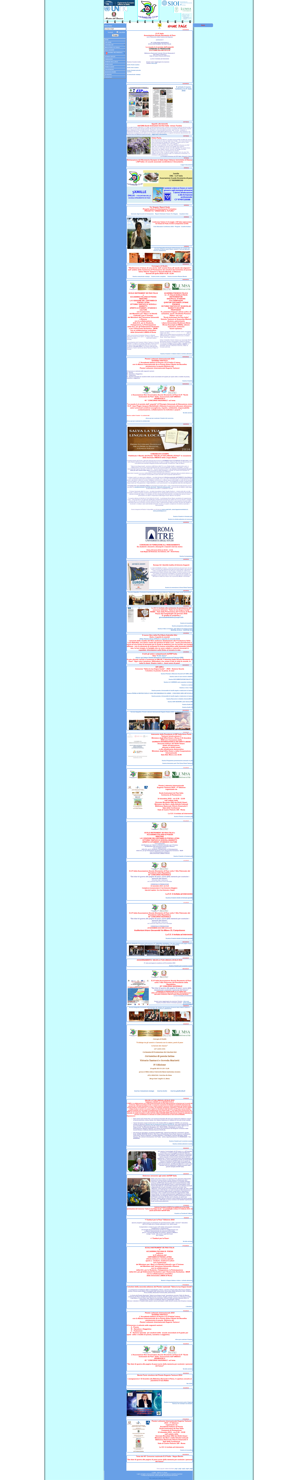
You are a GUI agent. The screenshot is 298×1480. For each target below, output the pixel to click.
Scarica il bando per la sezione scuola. (181, 965)
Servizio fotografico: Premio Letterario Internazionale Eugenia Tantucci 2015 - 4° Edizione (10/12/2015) (160, 712)
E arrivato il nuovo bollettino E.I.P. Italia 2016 (183, 89)
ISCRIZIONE (108, 74)
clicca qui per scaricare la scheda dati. (138, 421)
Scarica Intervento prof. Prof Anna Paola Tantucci (177, 763)
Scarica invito (162, 1091)
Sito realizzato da (154, 1478)
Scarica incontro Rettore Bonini (177, 276)
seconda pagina (188, 1004)
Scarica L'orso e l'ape (186, 687)
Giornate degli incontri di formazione (142, 214)
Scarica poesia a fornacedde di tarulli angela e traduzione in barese (172, 690)
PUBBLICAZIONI (109, 66)
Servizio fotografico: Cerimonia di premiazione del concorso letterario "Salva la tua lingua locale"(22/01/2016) (159, 592)
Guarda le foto (183, 214)
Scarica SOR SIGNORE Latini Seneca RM (180, 701)
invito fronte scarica (133, 64)
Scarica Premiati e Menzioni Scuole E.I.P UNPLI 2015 (177, 673)
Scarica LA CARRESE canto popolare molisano (178, 682)
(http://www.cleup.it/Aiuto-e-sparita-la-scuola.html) (160, 639)
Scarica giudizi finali (178, 1091)
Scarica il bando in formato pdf (183, 856)
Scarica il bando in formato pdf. (183, 516)
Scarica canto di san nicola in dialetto (181, 676)
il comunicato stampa (133, 74)
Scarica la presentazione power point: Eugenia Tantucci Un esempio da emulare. (178, 1402)
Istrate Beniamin (165, 1478)
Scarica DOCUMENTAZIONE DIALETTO (181, 679)
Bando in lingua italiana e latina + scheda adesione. (177, 1280)
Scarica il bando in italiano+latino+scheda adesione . (176, 353)
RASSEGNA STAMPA (110, 72)
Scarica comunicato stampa (141, 276)
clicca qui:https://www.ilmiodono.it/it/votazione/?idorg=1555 (159, 657)
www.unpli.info (166, 509)
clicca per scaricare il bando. (184, 1339)
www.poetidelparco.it (159, 511)
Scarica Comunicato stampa (144, 1091)
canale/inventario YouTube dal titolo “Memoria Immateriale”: (152, 487)
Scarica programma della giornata (182, 626)
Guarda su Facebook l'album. (183, 1213)
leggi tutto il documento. (159, 134)
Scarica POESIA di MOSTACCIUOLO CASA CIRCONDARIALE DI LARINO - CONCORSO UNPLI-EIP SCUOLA (160, 693)
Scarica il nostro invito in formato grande (179, 898)
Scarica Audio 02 (187, 707)
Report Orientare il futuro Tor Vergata (166, 214)
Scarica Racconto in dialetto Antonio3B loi (179, 699)
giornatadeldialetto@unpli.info (171, 617)
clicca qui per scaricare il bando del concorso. (160, 418)
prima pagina (187, 1002)
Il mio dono (161, 656)
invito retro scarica (133, 67)
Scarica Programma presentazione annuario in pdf (177, 760)
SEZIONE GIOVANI (110, 56)
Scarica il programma (186, 556)
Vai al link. (189, 1383)
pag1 (176, 1468)
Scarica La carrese (187, 685)
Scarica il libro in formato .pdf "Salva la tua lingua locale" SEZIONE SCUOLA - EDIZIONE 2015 (175, 629)
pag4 (187, 1468)
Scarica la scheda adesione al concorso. (180, 519)
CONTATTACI (108, 77)
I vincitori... (189, 1306)
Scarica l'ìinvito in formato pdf (183, 816)
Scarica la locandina (186, 623)
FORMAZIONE (109, 59)
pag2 (179, 1468)
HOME (106, 39)
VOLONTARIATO (109, 69)
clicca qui (154, 63)
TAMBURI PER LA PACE (111, 61)
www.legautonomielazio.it (180, 509)
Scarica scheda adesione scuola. (183, 1144)
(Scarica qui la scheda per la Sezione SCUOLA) (159, 1124)
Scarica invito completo (158, 276)
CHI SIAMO (108, 42)
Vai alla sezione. (188, 412)
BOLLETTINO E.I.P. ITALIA (112, 47)
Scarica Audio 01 (187, 704)
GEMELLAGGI (109, 64)
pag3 (183, 1468)
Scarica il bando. (187, 381)
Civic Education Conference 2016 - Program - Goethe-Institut (172, 226)
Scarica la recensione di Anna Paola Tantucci (179, 587)
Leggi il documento (187, 164)
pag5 (191, 1468)
